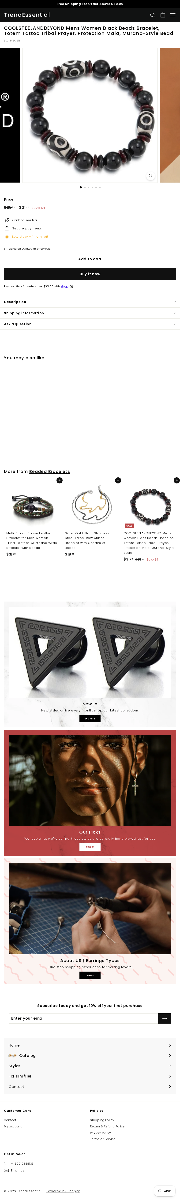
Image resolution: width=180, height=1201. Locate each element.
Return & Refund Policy (107, 1126)
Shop (90, 847)
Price (8, 199)
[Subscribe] (164, 1018)
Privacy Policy (100, 1133)
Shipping (10, 249)
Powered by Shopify (63, 1191)
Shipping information (24, 313)
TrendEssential (27, 15)
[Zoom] (150, 176)
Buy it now (90, 274)
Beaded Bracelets (49, 471)
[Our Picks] (90, 780)
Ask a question (18, 324)
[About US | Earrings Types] (90, 908)
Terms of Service (103, 1139)
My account (13, 1126)
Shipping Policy (102, 1120)
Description (15, 301)
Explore (90, 718)
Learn (90, 975)
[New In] (90, 652)
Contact (10, 1120)
